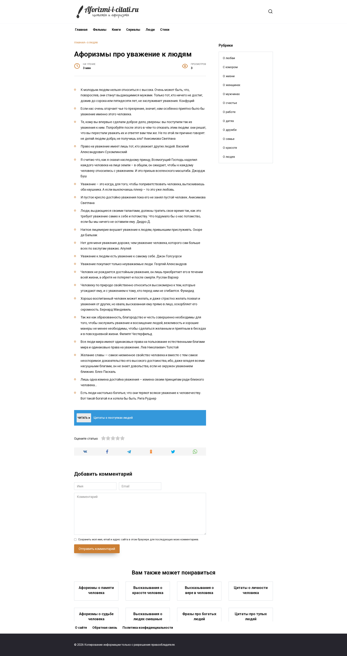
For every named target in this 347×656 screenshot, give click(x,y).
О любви (229, 58)
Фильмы (99, 29)
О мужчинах (231, 94)
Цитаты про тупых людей (251, 616)
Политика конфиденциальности (148, 627)
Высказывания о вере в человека (199, 590)
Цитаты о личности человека (251, 590)
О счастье (230, 103)
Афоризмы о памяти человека (96, 590)
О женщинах (231, 85)
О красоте (230, 147)
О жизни (229, 76)
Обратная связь (104, 627)
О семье (228, 139)
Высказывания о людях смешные (147, 616)
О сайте (81, 627)
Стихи (164, 29)
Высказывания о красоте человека (147, 590)
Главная (81, 29)
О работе (229, 112)
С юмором (230, 67)
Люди (150, 29)
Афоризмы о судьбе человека (96, 616)
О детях (228, 121)
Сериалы (133, 29)
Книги (116, 29)
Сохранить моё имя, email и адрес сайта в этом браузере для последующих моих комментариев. (138, 539)
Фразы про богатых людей (199, 616)
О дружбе (230, 130)
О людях (92, 42)
